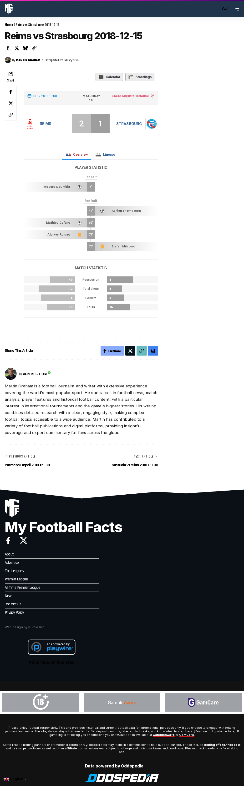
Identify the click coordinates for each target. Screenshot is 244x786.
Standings (144, 77)
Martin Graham (28, 60)
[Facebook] (8, 540)
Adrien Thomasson (126, 210)
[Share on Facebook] (8, 48)
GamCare (186, 735)
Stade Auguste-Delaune (130, 95)
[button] (215, 8)
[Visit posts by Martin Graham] (8, 60)
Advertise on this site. (52, 662)
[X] (23, 540)
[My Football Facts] (9, 9)
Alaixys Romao (58, 234)
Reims (45, 123)
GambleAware (164, 735)
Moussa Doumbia (56, 186)
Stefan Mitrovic (123, 246)
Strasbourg (129, 123)
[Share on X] (17, 48)
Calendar (113, 77)
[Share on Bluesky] (25, 48)
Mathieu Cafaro (58, 222)
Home (9, 24)
